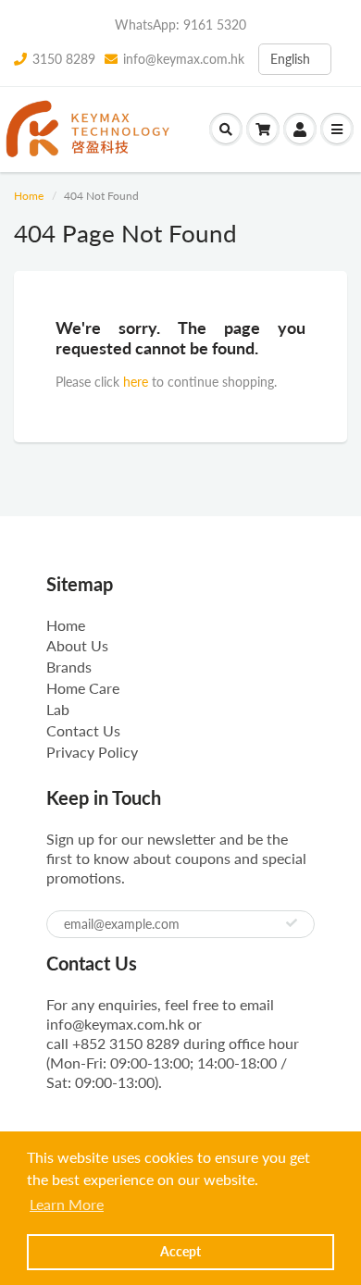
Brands (69, 666)
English (290, 59)
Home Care (82, 688)
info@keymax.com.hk (183, 59)
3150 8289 (63, 59)
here (135, 381)
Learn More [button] (67, 1204)
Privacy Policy (92, 751)
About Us (77, 645)
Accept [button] (180, 1251)
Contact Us (83, 730)
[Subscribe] (291, 923)
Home (29, 196)
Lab (57, 709)
